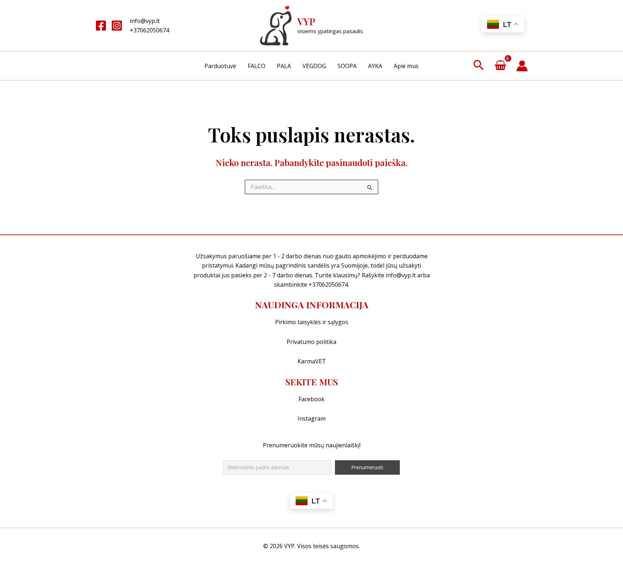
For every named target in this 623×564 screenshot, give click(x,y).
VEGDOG (314, 66)
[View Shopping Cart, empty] (500, 66)
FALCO (256, 66)
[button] (478, 66)
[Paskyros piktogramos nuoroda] (522, 66)
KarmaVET (311, 361)
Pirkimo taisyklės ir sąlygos (311, 322)
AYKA (375, 66)
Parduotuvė (220, 66)
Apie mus (406, 66)
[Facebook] (101, 25)
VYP (306, 21)
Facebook (311, 399)
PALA (284, 66)
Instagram (311, 418)
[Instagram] (117, 25)
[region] (311, 543)
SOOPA (347, 66)
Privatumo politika (311, 342)
